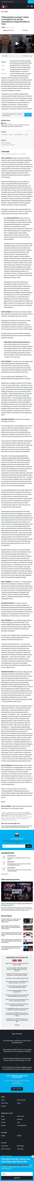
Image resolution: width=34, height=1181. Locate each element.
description (9, 622)
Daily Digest (4, 1146)
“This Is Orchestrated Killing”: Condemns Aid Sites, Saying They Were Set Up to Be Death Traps (16, 826)
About (2, 1116)
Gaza (26, 134)
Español (19, 1135)
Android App (20, 1146)
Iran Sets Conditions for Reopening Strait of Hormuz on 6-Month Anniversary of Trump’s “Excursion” (17, 969)
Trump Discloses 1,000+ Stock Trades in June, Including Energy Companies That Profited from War (17, 1020)
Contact (3, 1122)
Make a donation (17, 1088)
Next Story (25, 30)
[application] (17, 43)
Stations (3, 1125)
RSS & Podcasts (5, 1149)
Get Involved (20, 1116)
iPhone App (20, 1149)
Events (3, 1119)
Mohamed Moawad (6, 143)
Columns (3, 1106)
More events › (5, 874)
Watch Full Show (9, 30)
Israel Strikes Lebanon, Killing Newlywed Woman (17, 978)
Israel (10, 134)
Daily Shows (4, 1103)
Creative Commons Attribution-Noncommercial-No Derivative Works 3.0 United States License (16, 814)
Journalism (4, 134)
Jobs (18, 1122)
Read (19, 960)
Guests (3, 69)
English (3, 1135)
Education (19, 1119)
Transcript (3, 73)
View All (17, 1025)
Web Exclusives (21, 1100)
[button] (17, 43)
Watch (14, 960)
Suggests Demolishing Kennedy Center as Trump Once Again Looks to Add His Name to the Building (17, 1014)
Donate (31, 1)
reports (6, 320)
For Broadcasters (22, 1125)
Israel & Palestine (18, 134)
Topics (2, 65)
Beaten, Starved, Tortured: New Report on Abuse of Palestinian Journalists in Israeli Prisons (15, 125)
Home (3, 1100)
